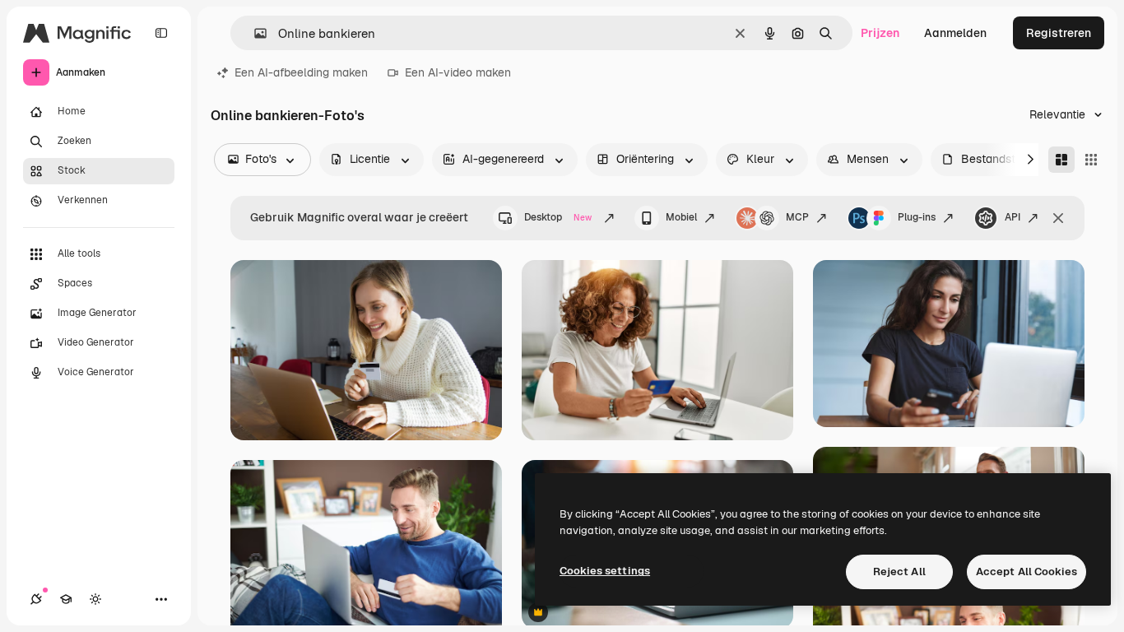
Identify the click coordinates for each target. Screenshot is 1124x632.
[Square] (1091, 159)
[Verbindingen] (36, 599)
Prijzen (880, 33)
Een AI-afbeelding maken (301, 72)
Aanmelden (955, 33)
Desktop (558, 217)
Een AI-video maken (458, 72)
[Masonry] (1061, 159)
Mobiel (681, 217)
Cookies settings (605, 571)
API (1012, 217)
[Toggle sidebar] (161, 33)
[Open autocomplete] (253, 33)
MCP (797, 217)
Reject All (899, 572)
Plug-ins (917, 217)
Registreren (1058, 33)
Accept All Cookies (1026, 572)
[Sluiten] (1058, 218)
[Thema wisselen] (95, 599)
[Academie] (66, 599)
